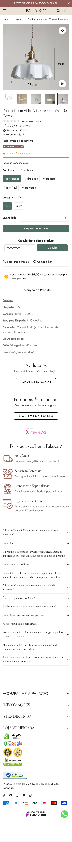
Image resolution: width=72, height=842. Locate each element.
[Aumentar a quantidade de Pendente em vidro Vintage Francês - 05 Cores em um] (65, 217)
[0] (65, 11)
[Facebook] (10, 795)
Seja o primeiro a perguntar (36, 416)
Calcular (52, 248)
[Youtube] (24, 795)
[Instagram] (17, 795)
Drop (18, 19)
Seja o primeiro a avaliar (36, 381)
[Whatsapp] (30, 795)
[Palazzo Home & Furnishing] (36, 10)
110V (8, 207)
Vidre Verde (30, 188)
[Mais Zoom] (62, 83)
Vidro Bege (32, 179)
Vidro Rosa (50, 179)
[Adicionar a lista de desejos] (62, 30)
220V (20, 207)
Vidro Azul (11, 188)
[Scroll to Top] (66, 824)
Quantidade (9, 218)
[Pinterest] (4, 795)
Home (6, 19)
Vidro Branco (12, 179)
